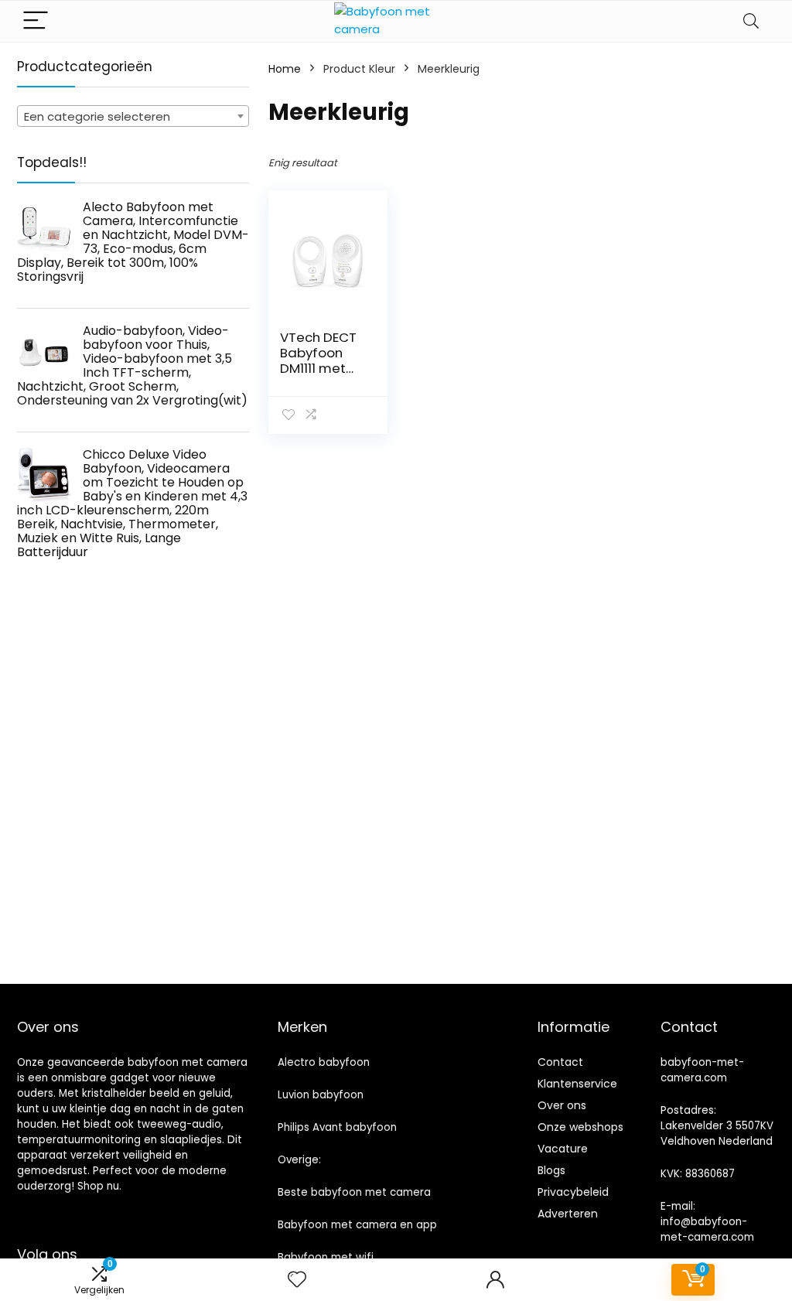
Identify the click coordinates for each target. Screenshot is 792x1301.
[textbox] (133, 117)
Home (284, 69)
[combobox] (133, 116)
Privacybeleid (573, 1192)
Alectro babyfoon (324, 1062)
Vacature (563, 1148)
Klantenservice (577, 1083)
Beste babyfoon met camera (354, 1192)
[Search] (751, 21)
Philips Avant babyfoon (337, 1127)
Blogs (551, 1170)
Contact (560, 1062)
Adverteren (568, 1213)
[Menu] (35, 21)
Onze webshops (580, 1127)
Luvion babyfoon (321, 1095)
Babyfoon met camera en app (357, 1224)
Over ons (562, 1105)
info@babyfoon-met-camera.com (707, 1229)
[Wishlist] (297, 1279)
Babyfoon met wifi (326, 1257)
